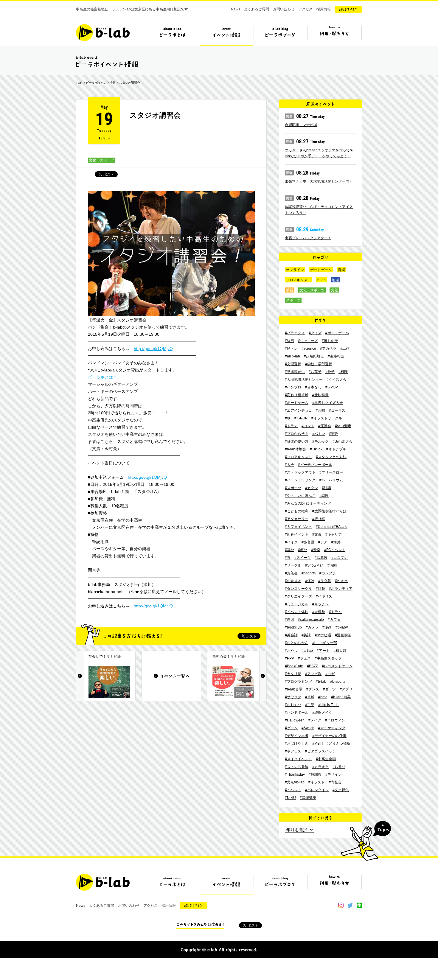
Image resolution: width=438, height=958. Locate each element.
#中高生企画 (326, 759)
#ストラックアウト (300, 472)
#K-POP (300, 418)
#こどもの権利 (296, 511)
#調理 (324, 496)
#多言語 (308, 542)
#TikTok (316, 449)
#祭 (288, 558)
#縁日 (289, 341)
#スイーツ (302, 558)
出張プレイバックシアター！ (308, 238)
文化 (334, 290)
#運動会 (324, 426)
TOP (79, 82)
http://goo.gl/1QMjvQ (153, 348)
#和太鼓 (339, 650)
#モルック (320, 441)
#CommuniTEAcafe (331, 527)
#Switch (308, 728)
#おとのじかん (296, 643)
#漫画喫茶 (343, 635)
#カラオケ (320, 767)
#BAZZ (312, 666)
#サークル (293, 565)
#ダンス (312, 689)
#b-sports (337, 681)
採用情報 (323, 9)
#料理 (343, 372)
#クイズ (315, 333)
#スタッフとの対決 (331, 457)
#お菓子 (315, 372)
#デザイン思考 (296, 736)
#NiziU (290, 798)
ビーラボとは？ (102, 377)
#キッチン (320, 604)
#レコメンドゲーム (337, 666)
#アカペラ (328, 348)
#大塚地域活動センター (304, 379)
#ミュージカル (296, 604)
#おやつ (291, 650)
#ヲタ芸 (324, 581)
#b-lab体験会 (295, 449)
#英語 (306, 635)
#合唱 (320, 410)
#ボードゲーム (296, 403)
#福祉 (289, 550)
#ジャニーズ (308, 341)
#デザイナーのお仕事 (329, 736)
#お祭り (339, 767)
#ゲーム (291, 728)
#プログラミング (298, 681)
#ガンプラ (327, 573)
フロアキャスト (298, 280)
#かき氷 (341, 581)
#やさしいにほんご (300, 496)
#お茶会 (291, 573)
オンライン (295, 270)
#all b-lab (292, 356)
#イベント (293, 790)
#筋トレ (291, 348)
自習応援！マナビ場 (301, 125)
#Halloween (295, 720)
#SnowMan (314, 565)
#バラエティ (295, 333)
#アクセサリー (296, 519)
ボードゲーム (321, 270)
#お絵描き (293, 581)
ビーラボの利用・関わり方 (334, 35)
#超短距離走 (314, 356)
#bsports (309, 573)
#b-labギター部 (324, 643)
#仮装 (309, 581)
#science (309, 348)
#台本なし (313, 387)
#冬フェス (293, 751)
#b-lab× (342, 627)
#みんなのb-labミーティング (308, 503)
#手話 (309, 705)
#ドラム (335, 612)
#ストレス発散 (296, 767)
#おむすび (293, 705)
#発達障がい (295, 372)
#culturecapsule (311, 620)
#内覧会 (335, 782)
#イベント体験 (296, 612)
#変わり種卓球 (296, 395)
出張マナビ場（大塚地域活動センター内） (319, 181)
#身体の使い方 (296, 441)
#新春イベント (296, 534)
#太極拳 (318, 612)
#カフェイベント (298, 527)
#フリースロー (331, 472)
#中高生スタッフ (328, 658)
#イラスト (316, 782)
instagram (341, 905)
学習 (289, 290)
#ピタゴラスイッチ (320, 751)
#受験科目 (320, 395)
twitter (350, 905)
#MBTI (317, 743)
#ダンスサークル (298, 589)
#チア (322, 542)
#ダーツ (329, 689)
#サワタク (293, 697)
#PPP (289, 658)
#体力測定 (343, 426)
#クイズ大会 (337, 379)
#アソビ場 (313, 674)
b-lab (321, 280)
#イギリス (324, 596)
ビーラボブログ (280, 35)
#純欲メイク (322, 712)
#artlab (307, 650)
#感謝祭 (315, 774)
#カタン (311, 488)
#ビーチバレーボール (315, 465)
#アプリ (346, 689)
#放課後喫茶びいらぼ (329, 511)
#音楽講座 (308, 798)
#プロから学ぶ (296, 434)
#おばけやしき (296, 743)
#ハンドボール (296, 712)
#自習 (289, 620)
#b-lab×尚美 (341, 697)
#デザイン (333, 774)
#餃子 (330, 372)
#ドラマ (291, 426)
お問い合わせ (283, 9)
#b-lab (321, 681)
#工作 (345, 348)
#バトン (318, 434)
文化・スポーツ (101, 160)
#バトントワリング (300, 480)
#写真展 (321, 558)
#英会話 (291, 635)
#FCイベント (334, 550)
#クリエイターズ (298, 596)
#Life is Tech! (328, 705)
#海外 (336, 542)
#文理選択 (293, 364)
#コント (308, 426)
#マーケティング (331, 728)
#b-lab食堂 (293, 689)
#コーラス (337, 410)
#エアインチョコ (298, 410)
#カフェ (334, 620)
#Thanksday (295, 774)
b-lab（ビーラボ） (103, 32)
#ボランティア (340, 589)
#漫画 (327, 627)
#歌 (288, 418)
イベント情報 (226, 35)
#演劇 (332, 565)
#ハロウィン (335, 720)
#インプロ (293, 387)
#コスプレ (339, 558)
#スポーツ (293, 488)
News (235, 9)
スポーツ (293, 300)
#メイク (314, 720)
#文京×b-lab (295, 782)
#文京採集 (341, 790)
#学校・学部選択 (318, 364)
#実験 (333, 434)
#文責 (316, 534)
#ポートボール (337, 333)
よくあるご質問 (256, 9)
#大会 (289, 465)
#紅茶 (320, 589)
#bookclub (293, 627)
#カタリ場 (293, 674)
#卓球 (309, 697)
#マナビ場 (323, 635)
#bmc (322, 697)
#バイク (291, 542)
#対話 (326, 488)
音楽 (341, 270)
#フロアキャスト (298, 457)
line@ (359, 905)
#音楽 (315, 550)
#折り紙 (318, 519)
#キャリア (333, 534)
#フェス (304, 658)
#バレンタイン (317, 790)
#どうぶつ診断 (338, 743)
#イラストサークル (326, 418)
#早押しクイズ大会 (327, 403)
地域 (335, 280)
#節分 (302, 550)
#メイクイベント (298, 759)
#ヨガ (330, 674)
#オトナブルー (338, 449)
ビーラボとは (172, 35)
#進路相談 (336, 356)
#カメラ (312, 627)
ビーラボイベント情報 (101, 82)
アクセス (305, 9)
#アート (323, 650)
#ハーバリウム (331, 480)
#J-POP (331, 387)
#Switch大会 (342, 441)
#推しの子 (330, 341)
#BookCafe (294, 666)
